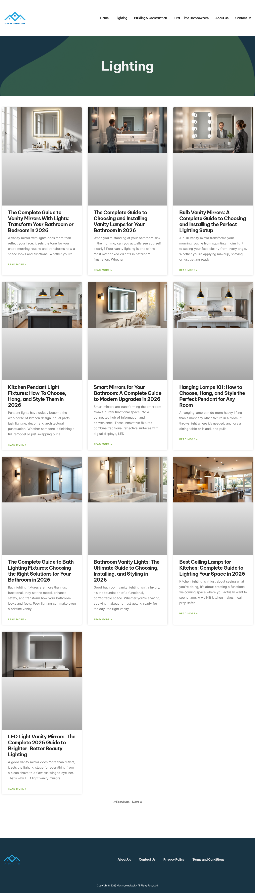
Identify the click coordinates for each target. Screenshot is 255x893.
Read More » (17, 264)
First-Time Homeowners (191, 18)
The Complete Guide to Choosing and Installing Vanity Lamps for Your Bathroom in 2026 (120, 221)
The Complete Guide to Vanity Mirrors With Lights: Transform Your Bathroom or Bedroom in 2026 (41, 221)
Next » (137, 802)
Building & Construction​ (150, 18)
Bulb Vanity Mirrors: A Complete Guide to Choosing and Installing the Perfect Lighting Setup (212, 221)
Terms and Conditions (208, 859)
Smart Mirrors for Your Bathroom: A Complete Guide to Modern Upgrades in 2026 (127, 393)
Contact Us (243, 18)
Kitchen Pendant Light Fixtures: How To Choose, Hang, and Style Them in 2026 (37, 396)
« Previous (121, 802)
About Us (221, 18)
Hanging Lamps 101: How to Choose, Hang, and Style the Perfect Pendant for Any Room (212, 396)
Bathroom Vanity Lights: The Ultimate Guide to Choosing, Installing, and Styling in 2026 (126, 571)
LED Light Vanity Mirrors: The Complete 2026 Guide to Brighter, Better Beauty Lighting (41, 745)
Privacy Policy (173, 859)
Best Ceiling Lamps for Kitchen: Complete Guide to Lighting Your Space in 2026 (212, 568)
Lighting (121, 18)
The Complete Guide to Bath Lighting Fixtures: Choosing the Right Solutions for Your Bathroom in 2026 (41, 571)
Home (104, 18)
